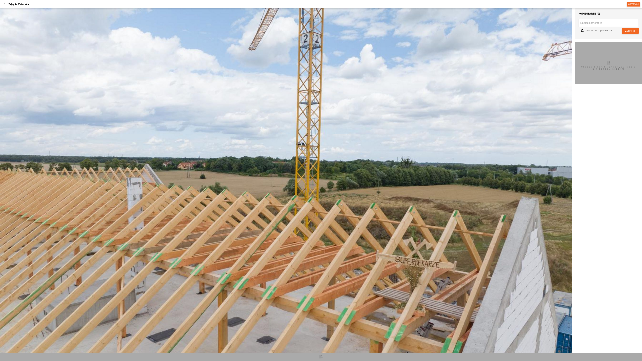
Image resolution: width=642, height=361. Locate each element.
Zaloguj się (630, 31)
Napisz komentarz (591, 22)
